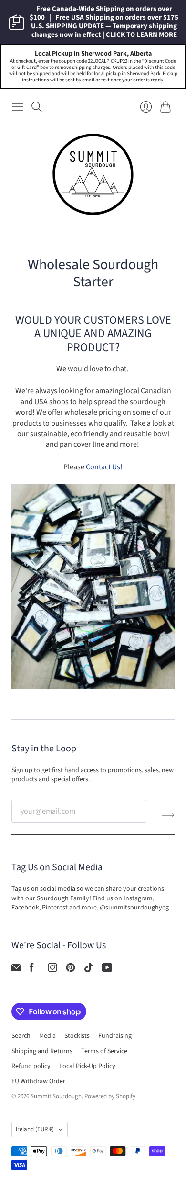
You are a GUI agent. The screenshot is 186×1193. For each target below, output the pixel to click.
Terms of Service (104, 1051)
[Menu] (18, 107)
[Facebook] (32, 970)
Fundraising (115, 1036)
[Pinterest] (70, 970)
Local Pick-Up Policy (87, 1066)
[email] (16, 970)
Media (47, 1036)
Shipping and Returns (41, 1051)
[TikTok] (88, 970)
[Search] (37, 107)
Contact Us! (104, 467)
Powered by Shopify (109, 1096)
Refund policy (31, 1066)
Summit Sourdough (56, 1096)
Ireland (35, 1129)
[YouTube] (107, 970)
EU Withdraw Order (38, 1081)
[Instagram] (52, 970)
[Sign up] (168, 815)
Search (21, 1036)
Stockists (77, 1036)
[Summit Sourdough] (93, 174)
